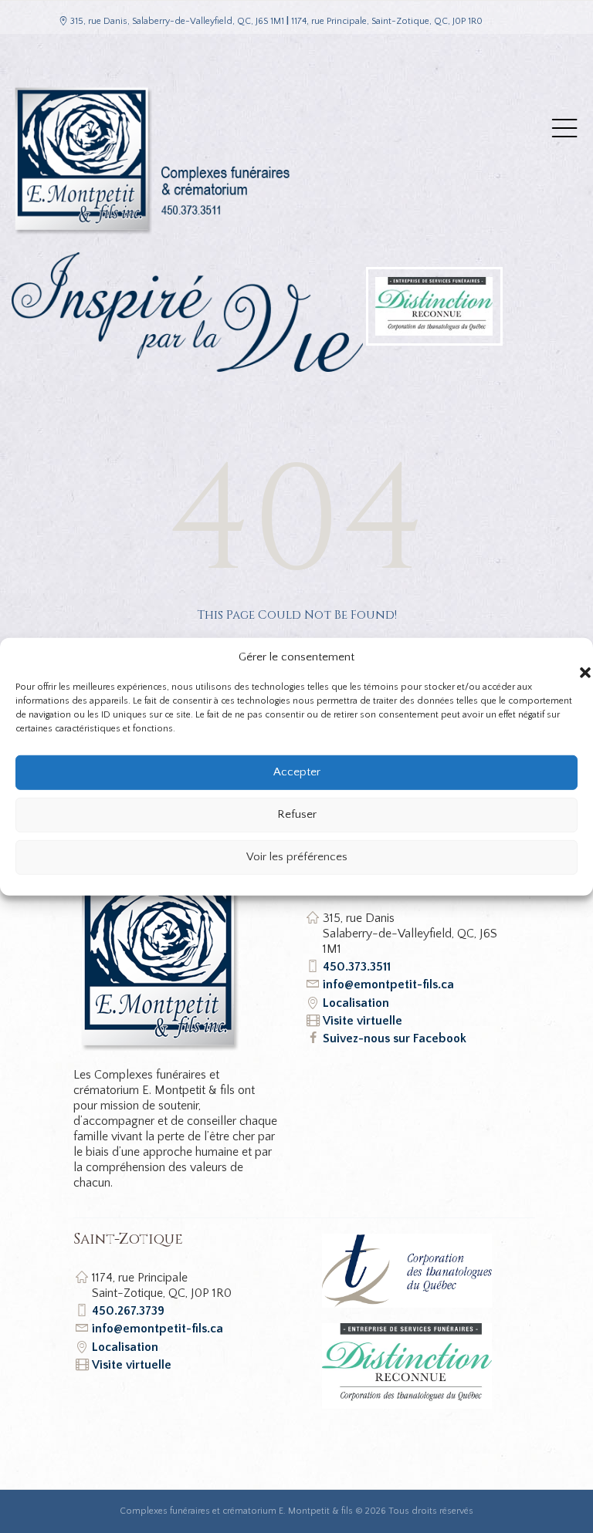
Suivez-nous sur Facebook (394, 1038)
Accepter (296, 771)
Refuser (297, 814)
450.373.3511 (357, 967)
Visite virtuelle (362, 1021)
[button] (570, 656)
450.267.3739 (128, 1311)
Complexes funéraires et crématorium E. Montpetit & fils (236, 1511)
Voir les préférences (296, 856)
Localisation (356, 1003)
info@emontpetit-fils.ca (388, 984)
